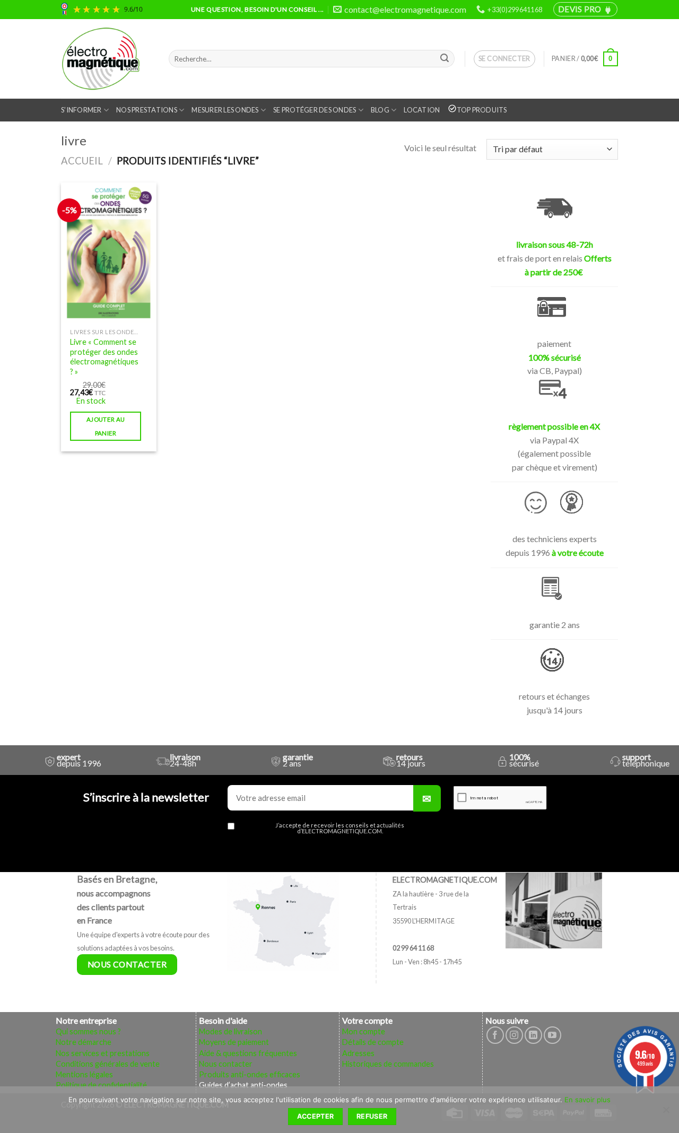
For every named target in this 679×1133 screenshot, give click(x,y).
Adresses (358, 1053)
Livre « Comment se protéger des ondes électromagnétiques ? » (104, 356)
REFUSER (372, 1116)
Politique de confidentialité (101, 1085)
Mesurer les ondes (224, 110)
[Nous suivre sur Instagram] (514, 1035)
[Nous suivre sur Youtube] (552, 1035)
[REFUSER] (665, 1112)
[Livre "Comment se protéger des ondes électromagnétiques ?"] (108, 252)
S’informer (81, 110)
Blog (380, 110)
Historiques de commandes (388, 1063)
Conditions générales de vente (108, 1063)
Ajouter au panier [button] (105, 426)
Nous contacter (226, 1063)
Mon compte (363, 1031)
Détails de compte (373, 1042)
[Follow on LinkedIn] (533, 1035)
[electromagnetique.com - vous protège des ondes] (107, 59)
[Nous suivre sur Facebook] (495, 1035)
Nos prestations (146, 110)
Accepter (315, 1116)
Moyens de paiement (234, 1042)
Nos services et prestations (103, 1053)
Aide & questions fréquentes (248, 1053)
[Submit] (445, 59)
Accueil (82, 161)
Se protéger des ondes (314, 110)
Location (422, 110)
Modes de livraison (230, 1031)
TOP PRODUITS (482, 110)
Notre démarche (83, 1042)
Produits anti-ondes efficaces (249, 1074)
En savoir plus (587, 1099)
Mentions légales (84, 1074)
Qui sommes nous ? (88, 1031)
